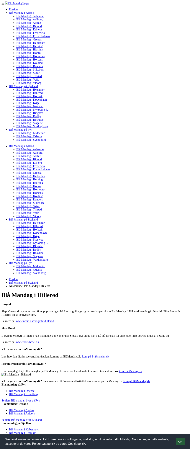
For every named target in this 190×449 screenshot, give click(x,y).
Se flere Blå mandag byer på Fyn (20, 400)
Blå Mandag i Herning (29, 46)
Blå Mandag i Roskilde (29, 119)
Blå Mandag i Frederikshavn (33, 36)
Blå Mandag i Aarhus (28, 22)
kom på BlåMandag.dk (95, 356)
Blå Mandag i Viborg (28, 82)
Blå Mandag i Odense (29, 136)
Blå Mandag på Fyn (20, 129)
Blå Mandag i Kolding (29, 62)
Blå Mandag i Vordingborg (32, 126)
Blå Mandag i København (31, 99)
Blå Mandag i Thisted (29, 76)
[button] (87, 444)
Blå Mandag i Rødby (28, 116)
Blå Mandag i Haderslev (30, 42)
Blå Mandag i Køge (28, 103)
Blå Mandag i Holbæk (29, 96)
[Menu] (2, 4)
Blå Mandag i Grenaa (29, 39)
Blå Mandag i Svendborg (31, 139)
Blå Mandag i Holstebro (30, 56)
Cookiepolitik (76, 443)
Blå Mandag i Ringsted (29, 113)
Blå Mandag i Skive (28, 72)
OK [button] (180, 441)
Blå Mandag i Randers (29, 66)
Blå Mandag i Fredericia (30, 32)
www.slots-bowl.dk (27, 342)
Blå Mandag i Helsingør (30, 89)
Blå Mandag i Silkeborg (30, 69)
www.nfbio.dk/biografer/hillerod (35, 321)
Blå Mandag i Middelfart (30, 133)
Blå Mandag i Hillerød (29, 92)
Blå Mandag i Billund (29, 26)
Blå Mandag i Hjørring (29, 49)
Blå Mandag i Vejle (27, 79)
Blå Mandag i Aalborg (29, 19)
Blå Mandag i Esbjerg (29, 29)
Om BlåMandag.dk (130, 371)
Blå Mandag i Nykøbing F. (32, 109)
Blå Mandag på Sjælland (23, 86)
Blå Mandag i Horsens (29, 59)
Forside (13, 9)
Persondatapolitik (43, 443)
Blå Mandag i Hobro (28, 52)
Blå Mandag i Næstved (29, 106)
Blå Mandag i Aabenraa (30, 16)
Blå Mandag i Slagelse (29, 123)
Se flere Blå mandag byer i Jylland (21, 419)
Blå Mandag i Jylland (21, 12)
